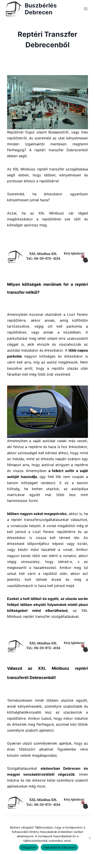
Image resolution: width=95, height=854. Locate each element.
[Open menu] (86, 8)
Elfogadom (28, 847)
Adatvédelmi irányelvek (59, 847)
